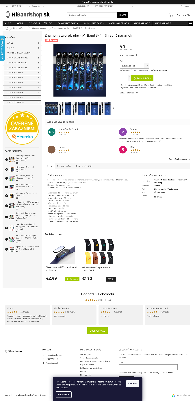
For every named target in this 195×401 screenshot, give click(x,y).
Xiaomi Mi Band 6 (15, 77)
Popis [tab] (49, 166)
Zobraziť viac (97, 330)
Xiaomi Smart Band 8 (17, 67)
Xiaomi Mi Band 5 (15, 82)
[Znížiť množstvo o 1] (129, 79)
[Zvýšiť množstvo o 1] (129, 76)
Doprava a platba (87, 364)
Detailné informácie (127, 93)
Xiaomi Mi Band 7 (15, 72)
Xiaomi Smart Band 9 (17, 62)
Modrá (163, 189)
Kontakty (84, 371)
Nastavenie (63, 394)
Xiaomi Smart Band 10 (17, 57)
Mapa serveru (85, 375)
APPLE (10, 43)
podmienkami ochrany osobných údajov (157, 372)
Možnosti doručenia (159, 70)
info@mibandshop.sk (54, 355)
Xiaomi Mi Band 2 (15, 97)
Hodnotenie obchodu (97, 294)
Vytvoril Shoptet (183, 395)
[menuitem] (8, 23)
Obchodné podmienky (104, 6)
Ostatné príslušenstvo (19, 52)
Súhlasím (132, 383)
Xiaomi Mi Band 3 (15, 92)
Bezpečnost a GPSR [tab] (84, 166)
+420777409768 (52, 359)
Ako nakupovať (83, 6)
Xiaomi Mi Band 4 (15, 87)
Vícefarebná (173, 189)
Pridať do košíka (144, 78)
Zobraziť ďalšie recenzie (179, 159)
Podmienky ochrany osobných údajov (95, 361)
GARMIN (10, 48)
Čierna (157, 189)
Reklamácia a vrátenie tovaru (91, 368)
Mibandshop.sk (52, 363)
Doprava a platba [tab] (64, 166)
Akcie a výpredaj (15, 102)
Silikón (157, 185)
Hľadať (122, 15)
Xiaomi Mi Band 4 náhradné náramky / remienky (170, 181)
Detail (111, 279)
